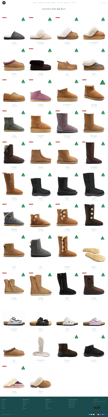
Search (3, 401)
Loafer (67, 73)
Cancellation (24, 404)
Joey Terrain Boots (94, 360)
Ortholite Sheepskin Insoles (40, 360)
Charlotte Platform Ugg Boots (94, 42)
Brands (61, 2)
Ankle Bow (14, 266)
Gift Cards (3, 408)
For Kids (3, 407)
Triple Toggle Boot (67, 266)
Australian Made (41, 2)
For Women (3, 405)
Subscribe (97, 407)
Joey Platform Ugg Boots (67, 104)
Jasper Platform (14, 73)
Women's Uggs (53, 2)
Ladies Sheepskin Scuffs (41, 42)
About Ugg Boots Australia (49, 401)
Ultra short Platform (41, 135)
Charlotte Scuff (67, 42)
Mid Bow (40, 266)
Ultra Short (14, 135)
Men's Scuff (14, 42)
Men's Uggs (47, 2)
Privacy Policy (47, 407)
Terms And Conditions (48, 408)
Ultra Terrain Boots (67, 360)
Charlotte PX (41, 391)
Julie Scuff (14, 391)
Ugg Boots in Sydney (71, 407)
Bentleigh (93, 73)
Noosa (14, 104)
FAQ (23, 407)
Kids (58, 2)
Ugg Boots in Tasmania (72, 404)
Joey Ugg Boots (40, 104)
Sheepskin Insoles (94, 266)
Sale (70, 2)
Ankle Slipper (40, 73)
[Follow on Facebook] (2, 411)
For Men (3, 404)
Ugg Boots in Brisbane (72, 405)
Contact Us (24, 401)
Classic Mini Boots (94, 104)
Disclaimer (24, 405)
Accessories (66, 2)
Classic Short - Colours (67, 135)
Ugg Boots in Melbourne (72, 401)
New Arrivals (35, 2)
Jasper (14, 360)
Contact (74, 2)
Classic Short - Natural (94, 135)
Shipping (46, 405)
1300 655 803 (24, 408)
